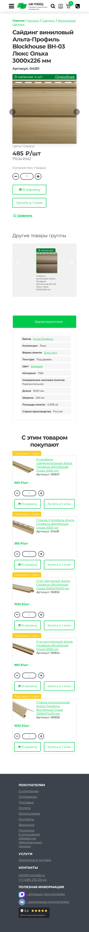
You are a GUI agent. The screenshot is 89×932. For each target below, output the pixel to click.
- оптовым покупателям (45, 894)
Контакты (26, 819)
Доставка (26, 802)
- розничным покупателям (47, 902)
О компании (29, 791)
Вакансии (26, 825)
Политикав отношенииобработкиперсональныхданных (30, 838)
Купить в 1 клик (29, 203)
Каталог (33, 20)
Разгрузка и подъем (35, 860)
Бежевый (37, 366)
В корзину (31, 190)
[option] (44, 114)
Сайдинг (48, 20)
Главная (18, 20)
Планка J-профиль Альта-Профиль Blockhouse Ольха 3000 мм (55, 523)
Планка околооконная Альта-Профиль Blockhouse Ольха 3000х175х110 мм (53, 707)
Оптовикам (28, 797)
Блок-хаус (50, 352)
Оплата (24, 808)
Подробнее (65, 77)
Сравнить (24, 215)
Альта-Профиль (43, 338)
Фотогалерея (29, 814)
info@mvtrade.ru (32, 875)
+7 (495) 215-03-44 (33, 879)
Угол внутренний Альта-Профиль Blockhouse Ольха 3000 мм (54, 645)
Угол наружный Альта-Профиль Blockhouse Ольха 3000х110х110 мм (53, 584)
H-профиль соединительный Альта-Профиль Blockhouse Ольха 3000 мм (54, 464)
